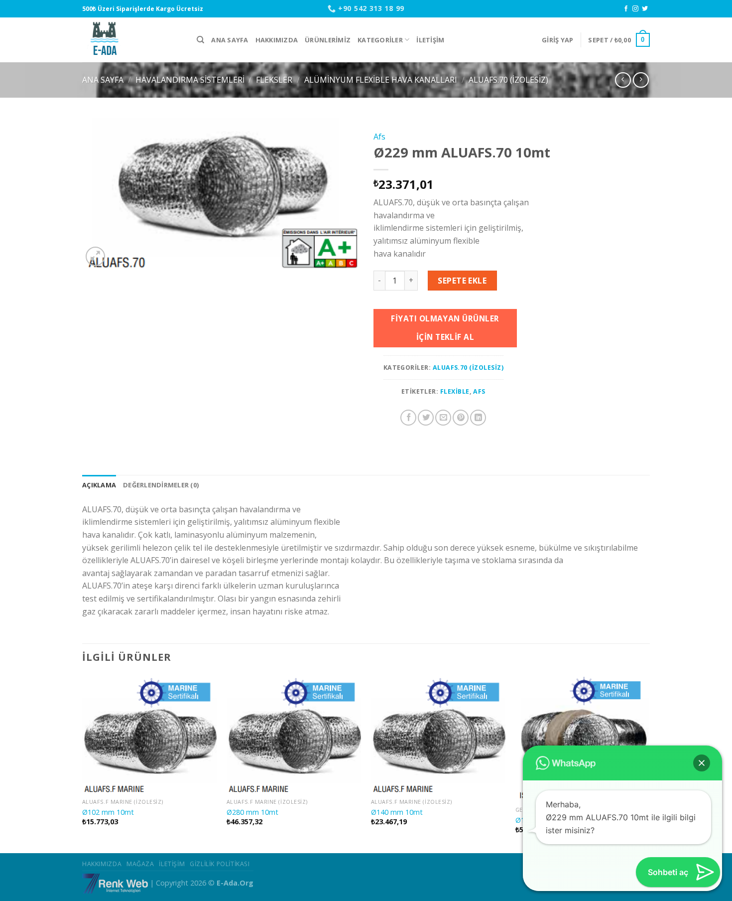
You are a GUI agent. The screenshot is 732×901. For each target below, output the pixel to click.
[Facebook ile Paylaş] (408, 418)
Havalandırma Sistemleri (189, 79)
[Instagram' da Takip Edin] (635, 8)
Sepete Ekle (462, 280)
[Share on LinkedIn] (478, 418)
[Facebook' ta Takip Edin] (626, 8)
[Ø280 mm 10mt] (294, 734)
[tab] (99, 485)
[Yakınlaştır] (95, 256)
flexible (455, 391)
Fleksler (274, 79)
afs (479, 391)
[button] (701, 762)
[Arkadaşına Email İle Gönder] (443, 418)
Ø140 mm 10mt (397, 812)
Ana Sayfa (229, 39)
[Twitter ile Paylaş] (426, 418)
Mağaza (140, 864)
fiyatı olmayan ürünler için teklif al (445, 327)
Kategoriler (380, 39)
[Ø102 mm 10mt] (149, 734)
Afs (379, 136)
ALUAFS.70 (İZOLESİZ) (508, 79)
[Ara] (200, 39)
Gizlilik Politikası (220, 864)
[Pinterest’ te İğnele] (461, 418)
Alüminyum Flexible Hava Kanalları (380, 79)
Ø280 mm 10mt (252, 812)
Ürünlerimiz (328, 39)
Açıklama (99, 484)
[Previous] (82, 763)
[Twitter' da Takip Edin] (645, 8)
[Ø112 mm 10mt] (582, 738)
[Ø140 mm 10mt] (438, 734)
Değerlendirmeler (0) (161, 484)
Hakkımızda (276, 39)
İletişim (430, 39)
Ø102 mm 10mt (108, 812)
